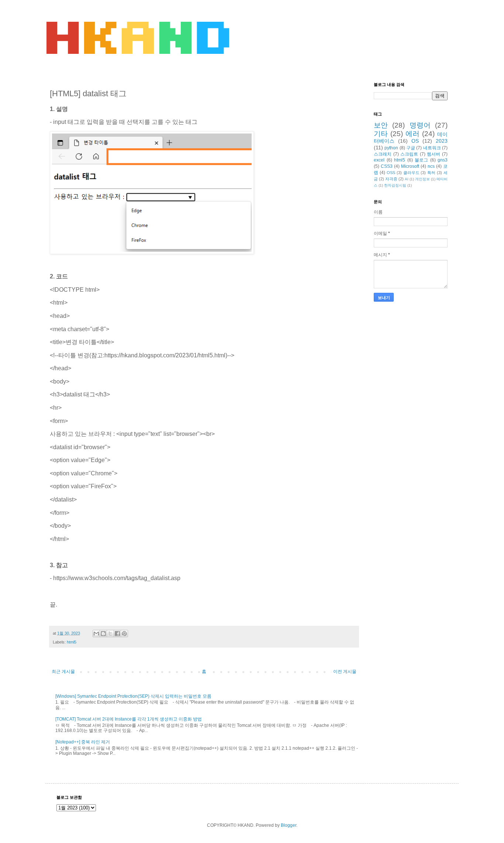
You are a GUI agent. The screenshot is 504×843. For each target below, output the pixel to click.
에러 (412, 134)
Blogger (288, 825)
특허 (431, 172)
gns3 (443, 160)
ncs (431, 166)
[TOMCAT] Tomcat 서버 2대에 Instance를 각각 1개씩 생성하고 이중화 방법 (128, 719)
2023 (442, 141)
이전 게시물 (344, 671)
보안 (381, 125)
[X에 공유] (110, 633)
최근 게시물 (63, 671)
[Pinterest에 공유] (124, 633)
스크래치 (382, 154)
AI (406, 179)
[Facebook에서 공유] (117, 633)
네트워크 (432, 147)
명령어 (420, 125)
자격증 (391, 179)
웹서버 (433, 154)
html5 (71, 642)
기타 (381, 134)
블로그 (421, 160)
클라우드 (411, 172)
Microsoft (410, 166)
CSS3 (387, 166)
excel (379, 160)
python (391, 147)
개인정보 (422, 179)
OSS (391, 172)
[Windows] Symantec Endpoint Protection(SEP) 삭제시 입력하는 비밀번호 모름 (133, 696)
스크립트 (409, 154)
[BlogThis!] (103, 633)
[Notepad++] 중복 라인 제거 (82, 742)
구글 (410, 147)
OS (415, 141)
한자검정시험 (395, 185)
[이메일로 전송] (96, 633)
